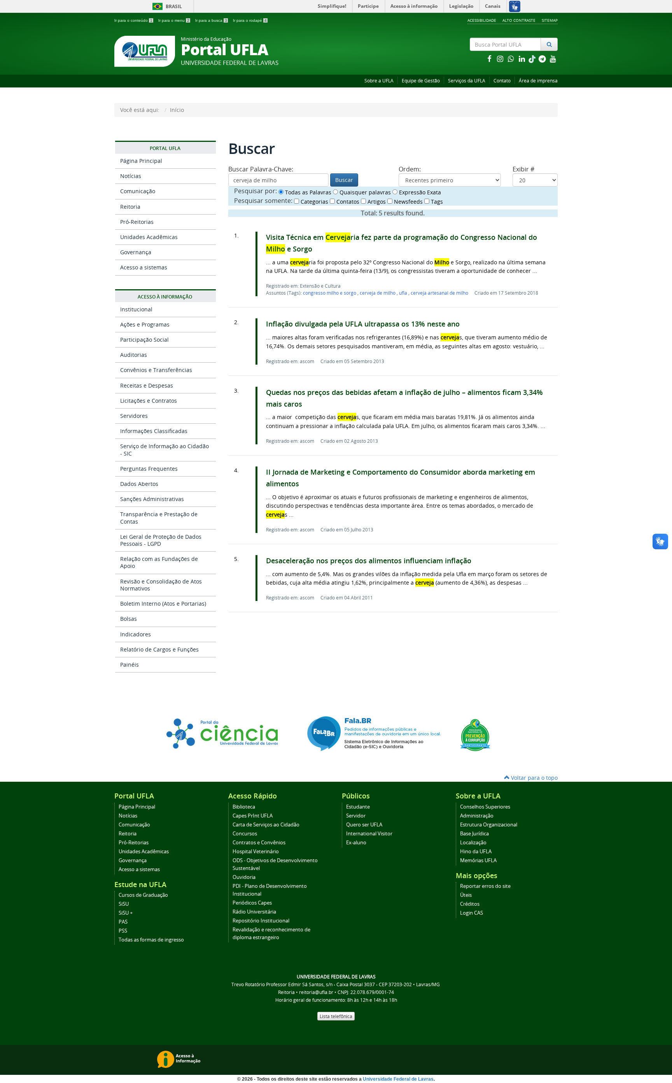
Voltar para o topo (533, 777)
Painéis (129, 664)
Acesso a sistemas (143, 267)
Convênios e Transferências (156, 370)
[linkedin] (522, 58)
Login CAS (471, 913)
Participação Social (144, 339)
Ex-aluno (356, 842)
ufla (403, 293)
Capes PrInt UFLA (253, 815)
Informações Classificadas (153, 431)
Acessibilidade (481, 20)
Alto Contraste (519, 20)
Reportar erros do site (485, 886)
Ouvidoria (244, 877)
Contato (502, 80)
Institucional (136, 309)
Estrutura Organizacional (488, 824)
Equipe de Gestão (421, 80)
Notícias (130, 176)
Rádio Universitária (254, 911)
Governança (135, 252)
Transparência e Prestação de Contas (159, 517)
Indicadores (135, 634)
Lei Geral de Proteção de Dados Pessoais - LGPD (160, 540)
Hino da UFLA (476, 851)
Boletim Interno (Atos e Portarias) (163, 603)
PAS (123, 922)
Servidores (134, 415)
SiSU (124, 904)
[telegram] (542, 58)
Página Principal (141, 160)
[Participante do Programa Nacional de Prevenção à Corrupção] (475, 734)
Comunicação (137, 191)
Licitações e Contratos (148, 400)
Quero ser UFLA (364, 824)
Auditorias (133, 354)
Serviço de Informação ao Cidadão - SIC (164, 449)
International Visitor (369, 833)
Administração (477, 815)
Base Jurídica (474, 833)
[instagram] (500, 58)
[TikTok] (532, 58)
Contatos (347, 201)
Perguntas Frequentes (149, 468)
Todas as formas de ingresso (151, 939)
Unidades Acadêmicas (149, 237)
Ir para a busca (211, 20)
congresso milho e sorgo (330, 293)
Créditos (470, 904)
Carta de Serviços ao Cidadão (266, 824)
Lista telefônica (336, 1016)
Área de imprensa (538, 80)
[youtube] (553, 58)
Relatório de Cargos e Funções (159, 649)
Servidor (356, 815)
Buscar (344, 179)
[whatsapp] (511, 58)
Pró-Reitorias (137, 221)
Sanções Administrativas (152, 499)
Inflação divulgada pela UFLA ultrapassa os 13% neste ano (363, 324)
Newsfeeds (407, 201)
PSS (123, 931)
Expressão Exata (419, 192)
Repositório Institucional (261, 920)
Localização (473, 842)
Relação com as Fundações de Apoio (159, 562)
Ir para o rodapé (250, 20)
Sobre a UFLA (379, 80)
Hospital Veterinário (256, 851)
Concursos (245, 833)
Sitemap (550, 20)
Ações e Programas (145, 324)
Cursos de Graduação (143, 895)
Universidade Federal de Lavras (398, 1079)
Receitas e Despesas (146, 385)
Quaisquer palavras (364, 192)
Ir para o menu (173, 20)
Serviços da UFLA (466, 80)
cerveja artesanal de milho (439, 293)
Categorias (313, 201)
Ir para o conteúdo (133, 20)
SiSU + (126, 913)
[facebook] (490, 58)
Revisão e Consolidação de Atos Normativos (161, 585)
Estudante (358, 807)
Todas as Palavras (307, 192)
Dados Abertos (139, 483)
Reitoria (130, 206)
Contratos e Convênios (259, 842)
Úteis (466, 895)
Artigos (376, 201)
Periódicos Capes (252, 903)
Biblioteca (244, 807)
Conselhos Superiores (485, 807)
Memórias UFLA (478, 860)
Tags (436, 201)
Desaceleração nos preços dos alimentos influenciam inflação (368, 560)
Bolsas (128, 618)
